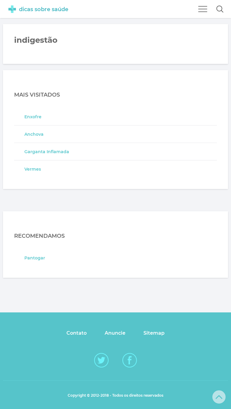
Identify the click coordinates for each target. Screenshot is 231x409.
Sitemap (154, 333)
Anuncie (115, 333)
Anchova (34, 134)
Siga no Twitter (101, 360)
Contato (76, 333)
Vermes (32, 169)
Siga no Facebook (129, 360)
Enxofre (33, 116)
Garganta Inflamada (46, 151)
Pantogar (34, 258)
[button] (219, 9)
